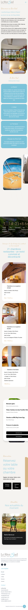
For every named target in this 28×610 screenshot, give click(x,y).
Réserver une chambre (17, 486)
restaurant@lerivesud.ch (6, 601)
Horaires (2, 579)
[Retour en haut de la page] (24, 606)
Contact (2, 581)
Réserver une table (7, 485)
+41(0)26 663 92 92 (5, 595)
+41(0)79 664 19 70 (5, 597)
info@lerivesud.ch (4, 599)
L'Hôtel (2, 576)
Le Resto (3, 574)
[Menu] (25, 2)
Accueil (2, 571)
